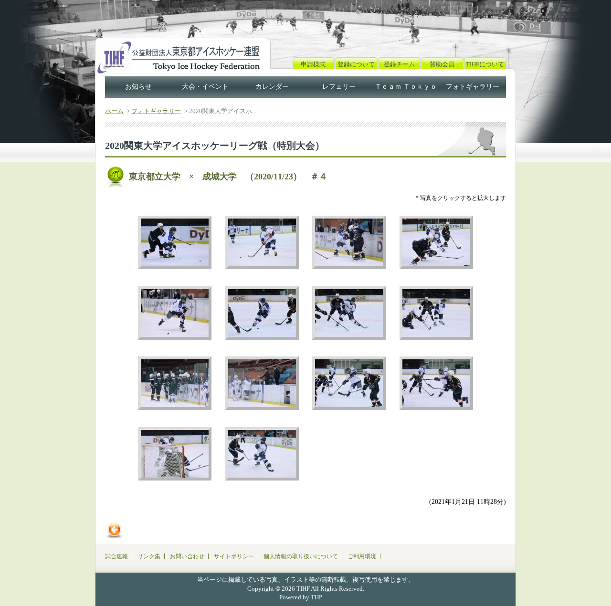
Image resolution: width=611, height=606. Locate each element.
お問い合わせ (187, 556)
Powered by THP (300, 597)
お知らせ (138, 86)
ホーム (114, 111)
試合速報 (116, 556)
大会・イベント (205, 86)
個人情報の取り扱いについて (300, 556)
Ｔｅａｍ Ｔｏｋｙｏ (406, 86)
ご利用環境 (362, 556)
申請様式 (313, 64)
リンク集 (148, 556)
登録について (356, 64)
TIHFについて (485, 64)
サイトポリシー (234, 556)
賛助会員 (442, 64)
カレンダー (272, 86)
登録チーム (399, 64)
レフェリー (339, 86)
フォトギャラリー (472, 86)
